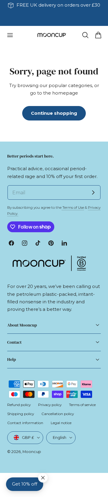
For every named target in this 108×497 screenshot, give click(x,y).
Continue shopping (54, 113)
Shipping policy (20, 413)
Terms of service (82, 404)
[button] (10, 35)
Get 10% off (24, 484)
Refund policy (19, 404)
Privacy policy (50, 404)
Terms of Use (73, 207)
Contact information (25, 422)
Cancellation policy (57, 413)
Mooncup (31, 451)
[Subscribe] (93, 192)
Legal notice (61, 422)
